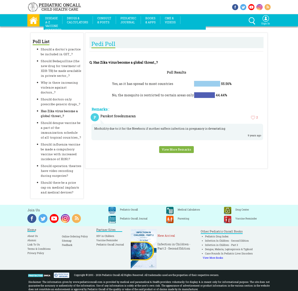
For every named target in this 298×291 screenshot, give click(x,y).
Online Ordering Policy (75, 236)
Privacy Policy (35, 253)
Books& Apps (150, 20)
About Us (32, 236)
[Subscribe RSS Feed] (268, 6)
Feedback (67, 244)
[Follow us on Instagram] (259, 6)
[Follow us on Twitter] (243, 6)
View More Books (213, 257)
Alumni (31, 240)
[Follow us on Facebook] (235, 6)
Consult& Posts (104, 20)
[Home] (33, 20)
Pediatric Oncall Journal (110, 244)
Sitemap (66, 240)
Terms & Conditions (39, 248)
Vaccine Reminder (107, 240)
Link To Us (33, 244)
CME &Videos (170, 20)
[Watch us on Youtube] (251, 6)
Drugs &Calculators (77, 20)
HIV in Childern (105, 236)
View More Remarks (176, 149)
